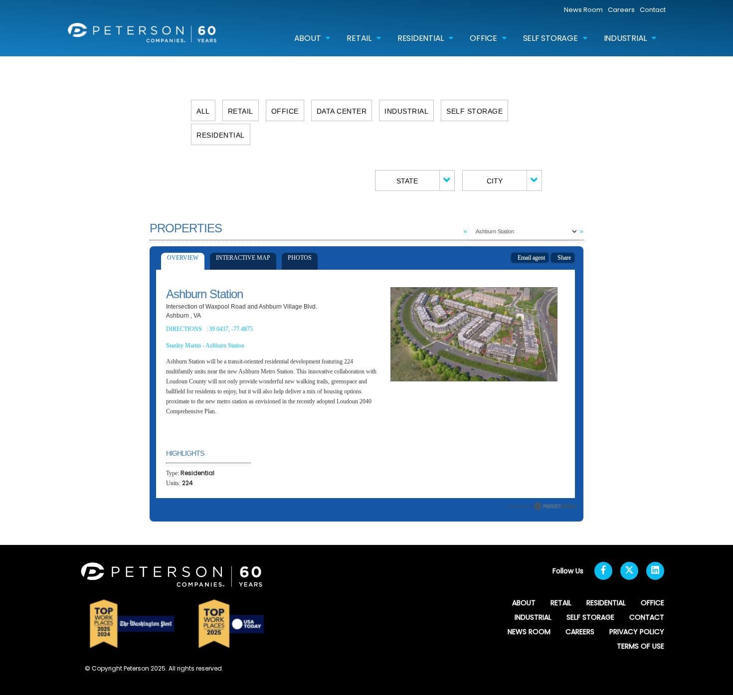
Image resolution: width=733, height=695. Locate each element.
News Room (583, 9)
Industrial (406, 111)
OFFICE (483, 37)
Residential (220, 135)
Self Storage (474, 111)
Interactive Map (243, 257)
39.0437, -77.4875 (231, 329)
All (203, 111)
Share (562, 257)
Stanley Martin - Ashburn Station (205, 345)
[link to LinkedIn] (655, 571)
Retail (240, 111)
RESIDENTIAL (420, 37)
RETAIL (359, 37)
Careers (621, 9)
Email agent (530, 257)
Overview (182, 257)
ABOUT (307, 37)
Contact (653, 9)
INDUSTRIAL (625, 37)
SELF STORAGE (550, 37)
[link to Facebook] (603, 571)
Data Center (342, 111)
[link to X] (629, 571)
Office (285, 111)
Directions (184, 329)
